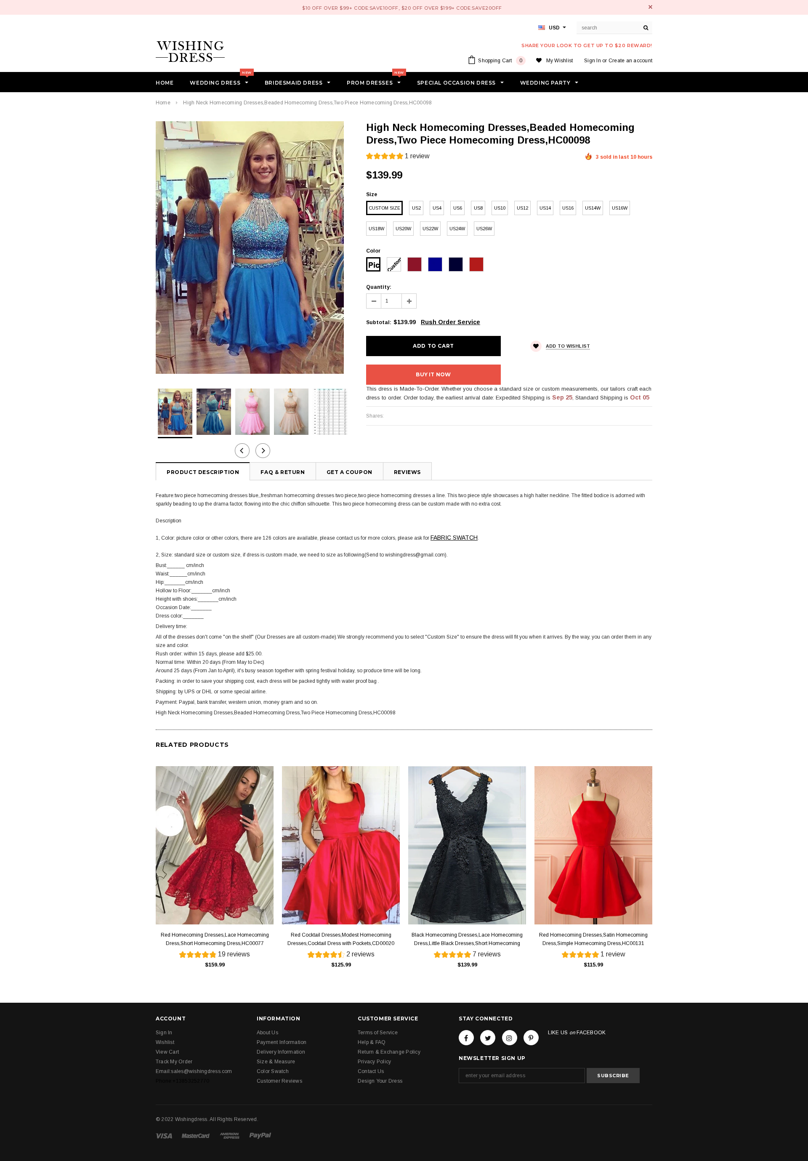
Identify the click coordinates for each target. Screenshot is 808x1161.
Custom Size (384, 207)
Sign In (592, 61)
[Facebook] (466, 1037)
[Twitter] (487, 1037)
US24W (457, 228)
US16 (568, 207)
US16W (619, 207)
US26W (484, 228)
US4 (437, 207)
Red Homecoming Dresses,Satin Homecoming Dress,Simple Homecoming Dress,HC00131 (593, 939)
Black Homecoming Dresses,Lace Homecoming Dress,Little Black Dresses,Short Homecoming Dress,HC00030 (467, 940)
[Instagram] (509, 1037)
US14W (593, 207)
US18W (376, 228)
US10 (499, 207)
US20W (403, 228)
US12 (522, 207)
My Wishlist (559, 61)
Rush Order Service (450, 322)
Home (163, 103)
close (650, 7)
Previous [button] (242, 450)
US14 (545, 207)
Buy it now (433, 374)
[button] (398, 157)
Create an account (630, 61)
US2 (416, 207)
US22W (430, 228)
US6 (457, 207)
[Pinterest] (531, 1037)
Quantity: (378, 287)
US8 (478, 207)
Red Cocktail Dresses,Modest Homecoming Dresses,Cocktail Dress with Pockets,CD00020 (340, 939)
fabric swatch (454, 537)
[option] (252, 247)
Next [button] (262, 450)
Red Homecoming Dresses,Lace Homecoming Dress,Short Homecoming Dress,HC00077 (215, 939)
